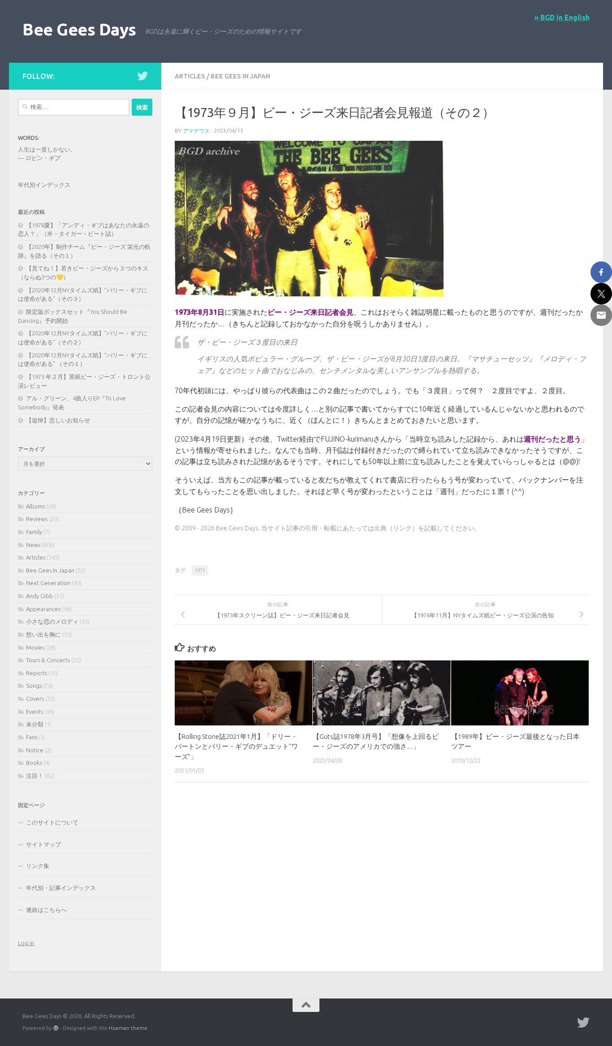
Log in (26, 943)
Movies (35, 647)
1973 (199, 570)
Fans (31, 737)
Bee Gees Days (79, 29)
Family (34, 532)
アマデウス (196, 131)
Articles (190, 76)
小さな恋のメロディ (52, 621)
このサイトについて (52, 822)
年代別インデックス (44, 185)
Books (34, 763)
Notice (34, 750)
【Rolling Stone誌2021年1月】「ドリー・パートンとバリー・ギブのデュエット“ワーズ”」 (236, 746)
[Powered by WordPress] (56, 1028)
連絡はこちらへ (46, 910)
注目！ (34, 776)
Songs (34, 685)
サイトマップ (43, 844)
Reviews (36, 519)
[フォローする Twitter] (142, 75)
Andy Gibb (39, 596)
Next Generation (48, 583)
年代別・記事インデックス (61, 888)
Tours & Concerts (48, 660)
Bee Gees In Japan (240, 76)
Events (34, 711)
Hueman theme (128, 1028)
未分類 (34, 724)
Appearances (43, 609)
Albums (35, 506)
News (33, 545)
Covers (35, 698)
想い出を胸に (43, 634)
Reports (36, 673)
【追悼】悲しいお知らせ (58, 420)
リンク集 (37, 866)
